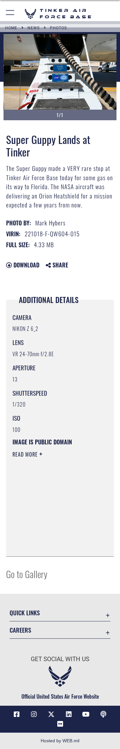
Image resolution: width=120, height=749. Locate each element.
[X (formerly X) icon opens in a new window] (51, 714)
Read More (25, 454)
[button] (10, 13)
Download (25, 265)
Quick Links (25, 612)
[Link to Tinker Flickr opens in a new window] (60, 724)
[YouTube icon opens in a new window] (86, 714)
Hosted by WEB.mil (60, 740)
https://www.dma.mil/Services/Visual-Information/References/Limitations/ (51, 535)
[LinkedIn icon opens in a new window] (69, 714)
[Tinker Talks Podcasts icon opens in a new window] (103, 714)
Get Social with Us (60, 659)
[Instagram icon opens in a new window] (34, 714)
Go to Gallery (26, 574)
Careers (20, 630)
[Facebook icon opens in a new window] (16, 714)
